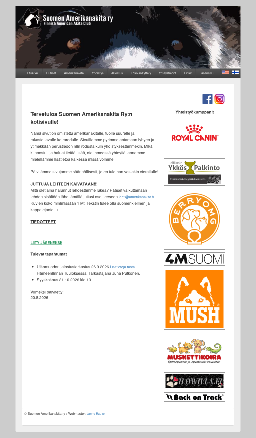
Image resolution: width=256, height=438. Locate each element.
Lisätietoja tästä (122, 266)
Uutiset (51, 73)
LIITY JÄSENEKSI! (46, 242)
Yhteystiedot (167, 73)
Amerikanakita (74, 73)
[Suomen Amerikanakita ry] (128, 67)
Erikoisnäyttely (141, 73)
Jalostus (117, 73)
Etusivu (32, 73)
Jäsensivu (207, 73)
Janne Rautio (96, 414)
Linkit (188, 73)
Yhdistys (98, 73)
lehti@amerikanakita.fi (136, 196)
